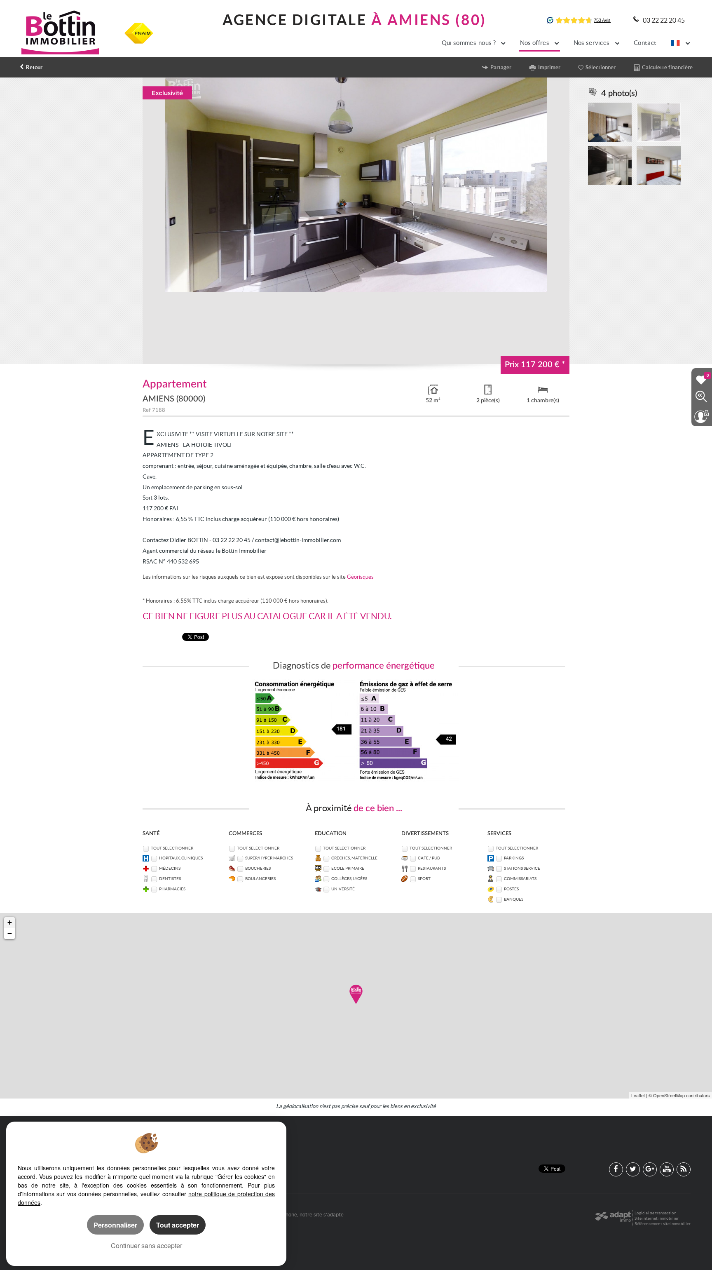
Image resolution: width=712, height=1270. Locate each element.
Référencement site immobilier (663, 1223)
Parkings (514, 858)
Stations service (522, 868)
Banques (513, 899)
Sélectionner (601, 67)
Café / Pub (429, 858)
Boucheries (258, 868)
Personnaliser (115, 1225)
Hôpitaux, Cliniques (181, 858)
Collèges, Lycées (349, 878)
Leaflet (638, 1095)
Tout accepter (177, 1225)
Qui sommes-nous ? (469, 42)
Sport (424, 878)
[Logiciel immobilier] (612, 1218)
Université (343, 889)
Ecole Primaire (347, 868)
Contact (645, 42)
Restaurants (432, 868)
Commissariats (520, 878)
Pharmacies (172, 889)
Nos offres (535, 42)
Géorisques (360, 577)
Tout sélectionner (172, 848)
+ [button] (9, 922)
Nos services (592, 42)
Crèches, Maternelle (354, 858)
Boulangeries (260, 878)
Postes (511, 889)
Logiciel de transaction (656, 1213)
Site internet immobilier (657, 1218)
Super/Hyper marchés (269, 858)
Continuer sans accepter (146, 1245)
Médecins (169, 868)
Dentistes (170, 878)
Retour (34, 67)
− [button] (9, 933)
